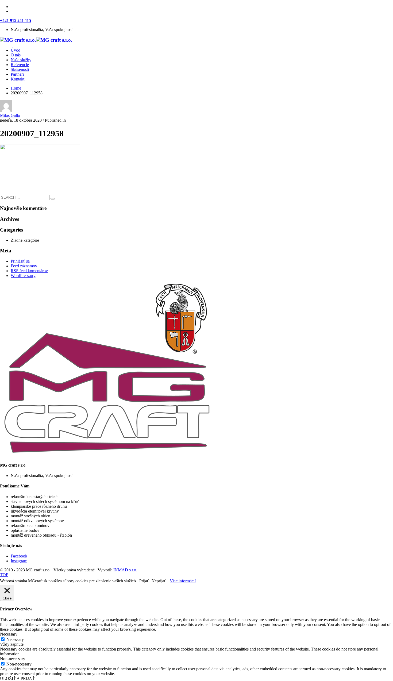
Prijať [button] (144, 581)
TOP (4, 574)
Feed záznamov (24, 266)
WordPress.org (23, 275)
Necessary (15, 639)
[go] (53, 198)
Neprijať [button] (159, 581)
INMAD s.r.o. (125, 570)
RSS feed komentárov (29, 270)
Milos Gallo (10, 115)
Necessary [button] (8, 634)
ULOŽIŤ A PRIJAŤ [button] (17, 678)
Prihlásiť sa (20, 261)
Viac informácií (183, 581)
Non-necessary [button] (12, 658)
